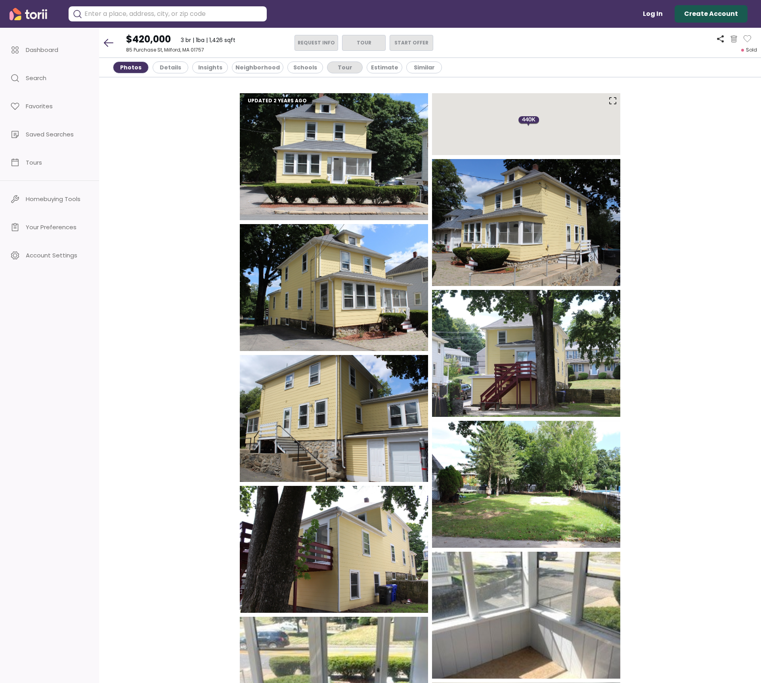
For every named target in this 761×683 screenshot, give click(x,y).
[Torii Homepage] (34, 14)
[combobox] (173, 14)
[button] (49, 50)
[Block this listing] (734, 38)
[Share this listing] (720, 38)
